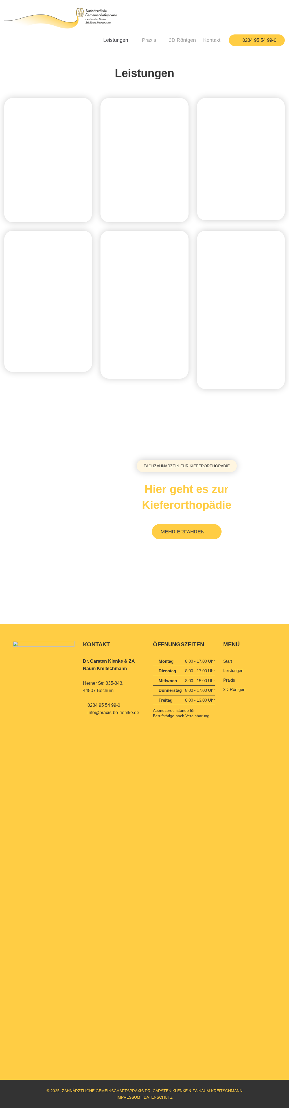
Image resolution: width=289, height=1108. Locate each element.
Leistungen (115, 40)
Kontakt (211, 40)
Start (227, 661)
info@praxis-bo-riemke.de (113, 712)
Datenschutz (158, 1097)
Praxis (149, 40)
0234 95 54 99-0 (258, 40)
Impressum (128, 1097)
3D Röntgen (182, 40)
